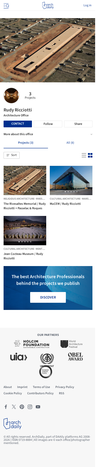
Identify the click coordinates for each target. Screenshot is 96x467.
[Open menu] (6, 5)
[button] (12, 155)
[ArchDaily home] (48, 5)
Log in (87, 5)
